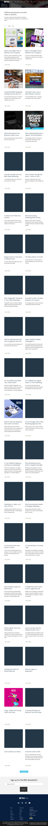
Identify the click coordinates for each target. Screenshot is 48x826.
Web (20, 814)
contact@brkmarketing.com (33, 810)
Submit (24, 789)
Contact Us (40, 1)
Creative (21, 811)
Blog (11, 816)
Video (20, 816)
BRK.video (12, 819)
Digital (20, 813)
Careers (11, 813)
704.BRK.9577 (31, 809)
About (11, 811)
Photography (21, 817)
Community (12, 814)
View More (24, 771)
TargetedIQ (21, 819)
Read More (7, 64)
